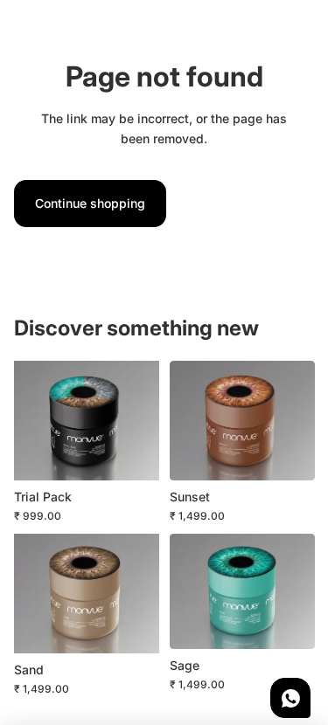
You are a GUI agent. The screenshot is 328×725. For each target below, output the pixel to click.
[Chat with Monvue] (290, 698)
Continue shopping (90, 203)
